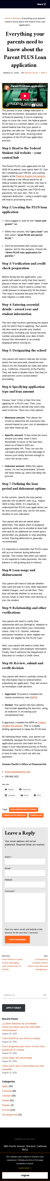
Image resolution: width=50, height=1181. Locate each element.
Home (8, 18)
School (5, 1110)
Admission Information (14, 815)
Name (8, 857)
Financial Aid (36, 815)
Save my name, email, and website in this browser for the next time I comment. (23, 931)
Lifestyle (6, 1095)
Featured (6, 1091)
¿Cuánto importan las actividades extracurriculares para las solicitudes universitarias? (21, 1027)
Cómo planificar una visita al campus (21, 1038)
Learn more (24, 1168)
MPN (33, 697)
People (5, 1100)
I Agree (25, 1175)
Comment (10, 891)
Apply (44, 73)
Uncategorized (9, 1114)
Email (8, 868)
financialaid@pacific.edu (17, 771)
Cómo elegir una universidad (17, 1058)
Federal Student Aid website (30, 176)
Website (8, 880)
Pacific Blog (31, 73)
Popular (6, 1105)
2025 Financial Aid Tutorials (23, 809)
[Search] (45, 995)
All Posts (16, 18)
